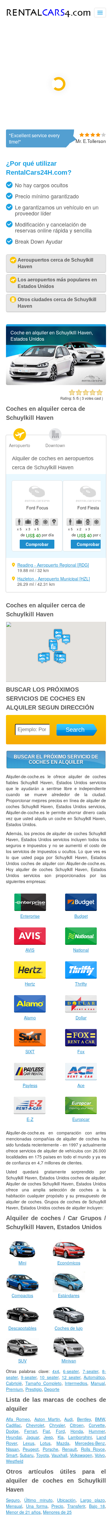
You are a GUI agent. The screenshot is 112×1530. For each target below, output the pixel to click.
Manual (98, 1383)
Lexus (28, 1443)
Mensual (14, 1506)
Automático (94, 1377)
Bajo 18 (97, 1506)
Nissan (12, 1449)
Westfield (14, 1461)
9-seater (28, 1377)
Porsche (50, 1449)
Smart (11, 1455)
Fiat (46, 1431)
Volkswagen (81, 1455)
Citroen (77, 1425)
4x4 (55, 1371)
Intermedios (76, 1383)
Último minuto (38, 1500)
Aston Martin (47, 1419)
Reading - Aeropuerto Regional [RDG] (53, 565)
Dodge (12, 1431)
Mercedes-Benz (90, 1443)
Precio (57, 1506)
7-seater (90, 1371)
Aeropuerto (19, 445)
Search (75, 729)
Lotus (45, 1443)
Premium (14, 1389)
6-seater (71, 1371)
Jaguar (32, 1437)
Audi (68, 1419)
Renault (69, 1449)
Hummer (97, 1431)
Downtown (55, 445)
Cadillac (13, 1425)
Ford (60, 1431)
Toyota (42, 1455)
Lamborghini (80, 1437)
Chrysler (57, 1425)
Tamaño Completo (43, 1383)
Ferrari (30, 1431)
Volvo (100, 1455)
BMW (100, 1419)
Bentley (84, 1419)
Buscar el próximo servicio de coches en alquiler (56, 759)
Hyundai (14, 1437)
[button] (58, 635)
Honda (76, 1431)
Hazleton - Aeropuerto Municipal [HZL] (53, 579)
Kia (61, 1437)
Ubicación (66, 1500)
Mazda (62, 1443)
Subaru (26, 1455)
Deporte (51, 1389)
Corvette (97, 1425)
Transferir (76, 1506)
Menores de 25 (57, 1512)
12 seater (71, 1377)
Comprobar (37, 544)
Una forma (36, 1506)
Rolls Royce (93, 1449)
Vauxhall (59, 1455)
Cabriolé (14, 1383)
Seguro (13, 1500)
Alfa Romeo (18, 1419)
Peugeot (31, 1449)
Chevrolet (35, 1425)
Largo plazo (92, 1500)
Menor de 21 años (23, 1512)
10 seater (49, 1377)
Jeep (48, 1437)
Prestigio (33, 1389)
